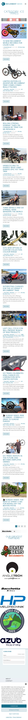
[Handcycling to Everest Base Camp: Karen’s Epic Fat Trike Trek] (14, 155)
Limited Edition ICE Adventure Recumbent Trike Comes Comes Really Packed (14, 84)
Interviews (5, 175)
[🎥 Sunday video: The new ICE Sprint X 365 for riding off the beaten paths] (14, 489)
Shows (19, 335)
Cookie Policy (9, 717)
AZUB (22, 334)
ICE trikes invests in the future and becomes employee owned (12, 459)
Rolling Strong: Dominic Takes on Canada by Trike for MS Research (13, 126)
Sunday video (8, 425)
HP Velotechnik (10, 335)
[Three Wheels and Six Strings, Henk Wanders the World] (14, 197)
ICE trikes (20, 47)
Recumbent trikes (9, 90)
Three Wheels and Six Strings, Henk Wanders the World (13, 209)
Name (4, 655)
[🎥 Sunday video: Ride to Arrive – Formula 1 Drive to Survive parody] (14, 405)
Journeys (4, 132)
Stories (8, 132)
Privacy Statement (17, 717)
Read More (6, 59)
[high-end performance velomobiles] (14, 21)
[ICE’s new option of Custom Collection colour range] (14, 237)
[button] (26, 684)
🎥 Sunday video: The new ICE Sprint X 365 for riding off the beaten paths (13, 502)
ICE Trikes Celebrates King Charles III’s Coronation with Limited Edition (13, 376)
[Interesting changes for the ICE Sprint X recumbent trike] (14, 276)
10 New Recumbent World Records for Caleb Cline (12, 43)
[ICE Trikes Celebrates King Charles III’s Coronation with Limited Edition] (14, 363)
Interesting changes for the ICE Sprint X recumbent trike (13, 288)
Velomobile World (9, 337)
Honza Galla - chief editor (9, 89)
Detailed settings (14, 710)
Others (4, 425)
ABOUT (8, 679)
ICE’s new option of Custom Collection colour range (12, 250)
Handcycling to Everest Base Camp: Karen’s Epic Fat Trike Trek (13, 168)
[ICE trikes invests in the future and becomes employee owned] (14, 445)
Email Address (7, 660)
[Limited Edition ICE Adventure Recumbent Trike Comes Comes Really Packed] (14, 71)
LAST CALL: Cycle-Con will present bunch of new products (13, 330)
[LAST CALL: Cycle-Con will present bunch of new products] (14, 318)
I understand (14, 706)
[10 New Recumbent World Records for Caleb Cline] (14, 31)
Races (24, 47)
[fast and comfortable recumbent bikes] (14, 532)
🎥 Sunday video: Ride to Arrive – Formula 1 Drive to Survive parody (13, 418)
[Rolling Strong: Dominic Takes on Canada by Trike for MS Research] (14, 113)
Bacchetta (5, 335)
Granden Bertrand (7, 47)
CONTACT (9, 681)
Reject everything (14, 714)
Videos (13, 425)
